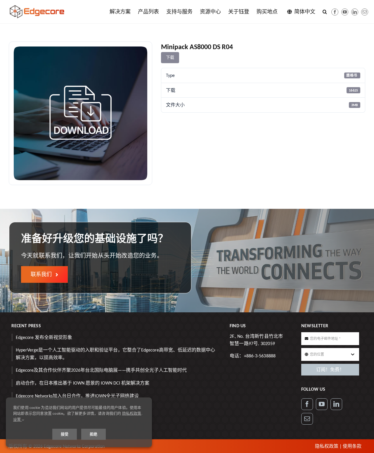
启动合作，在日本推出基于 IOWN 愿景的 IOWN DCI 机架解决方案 (82, 383)
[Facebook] (334, 11)
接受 (64, 434)
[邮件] (364, 11)
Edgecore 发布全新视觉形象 (44, 337)
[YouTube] (322, 404)
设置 (17, 419)
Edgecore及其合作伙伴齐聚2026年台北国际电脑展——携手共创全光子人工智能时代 (101, 370)
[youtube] (344, 11)
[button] (325, 11)
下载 (170, 57)
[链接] (354, 11)
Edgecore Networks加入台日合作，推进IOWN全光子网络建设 (77, 396)
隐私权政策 (326, 446)
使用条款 (352, 446)
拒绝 (93, 434)
